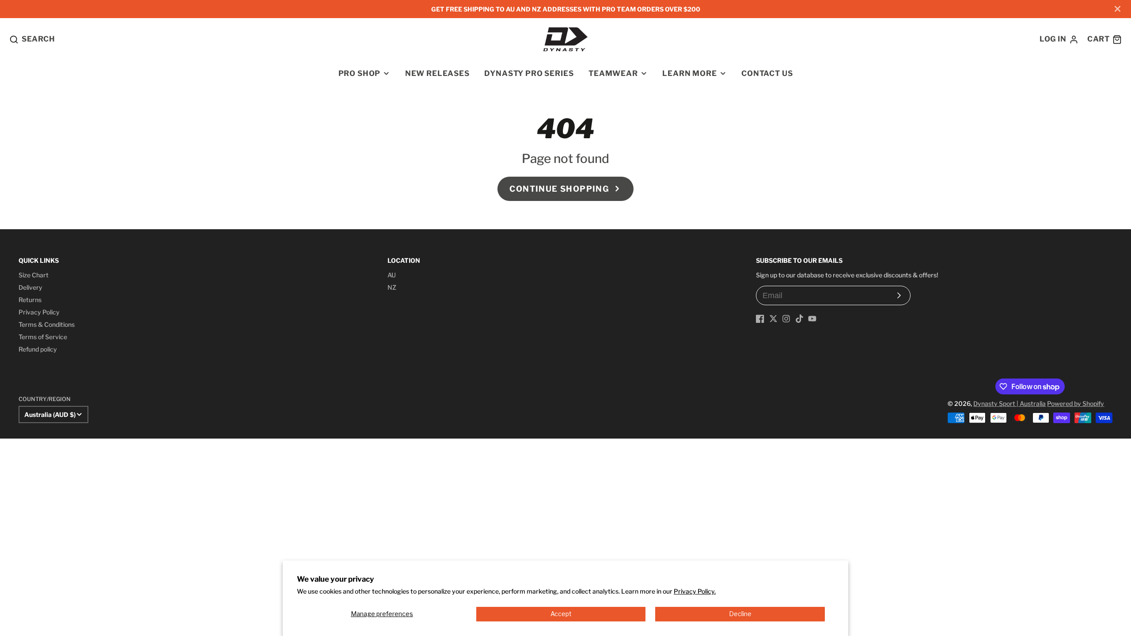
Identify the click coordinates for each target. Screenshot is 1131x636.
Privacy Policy (39, 312)
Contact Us (767, 73)
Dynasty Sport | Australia (1009, 403)
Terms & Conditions (47, 324)
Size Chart (34, 275)
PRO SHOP (359, 73)
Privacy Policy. (695, 591)
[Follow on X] (773, 318)
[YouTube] (812, 318)
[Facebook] (760, 318)
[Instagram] (786, 318)
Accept (561, 613)
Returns (30, 299)
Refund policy (38, 349)
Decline (740, 613)
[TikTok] (799, 318)
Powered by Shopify (1075, 403)
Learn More (689, 73)
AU (391, 275)
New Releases (437, 73)
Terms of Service (43, 337)
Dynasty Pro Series (528, 73)
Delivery (30, 287)
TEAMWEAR (613, 73)
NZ (391, 287)
